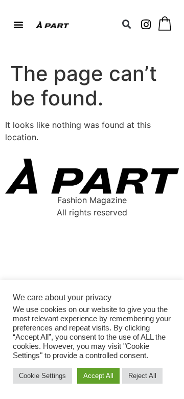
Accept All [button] (98, 376)
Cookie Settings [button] (42, 376)
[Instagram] (146, 24)
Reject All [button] (142, 376)
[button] (18, 24)
